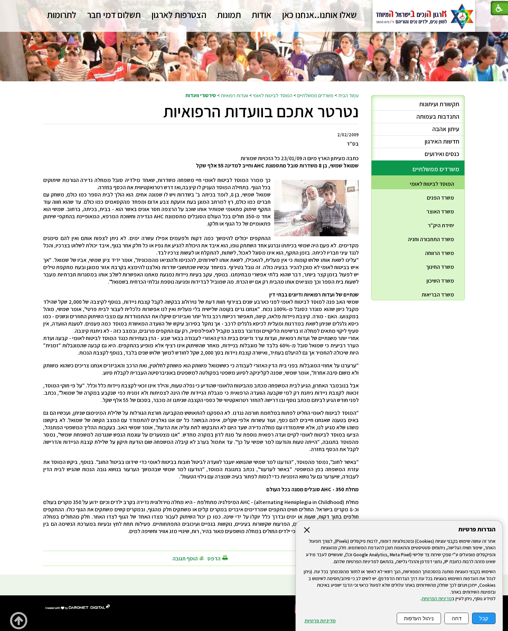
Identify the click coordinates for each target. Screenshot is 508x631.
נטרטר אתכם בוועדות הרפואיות (261, 111)
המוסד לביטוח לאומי (272, 95)
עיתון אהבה (445, 129)
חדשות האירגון (442, 141)
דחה (456, 618)
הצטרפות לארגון (178, 14)
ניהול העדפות (419, 618)
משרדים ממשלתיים (315, 95)
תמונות (229, 14)
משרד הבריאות (438, 294)
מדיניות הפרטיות (437, 598)
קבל (483, 618)
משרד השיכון (440, 280)
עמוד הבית (348, 95)
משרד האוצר (440, 211)
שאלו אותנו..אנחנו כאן (319, 14)
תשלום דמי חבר (114, 14)
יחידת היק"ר (441, 225)
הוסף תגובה (185, 558)
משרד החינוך (440, 267)
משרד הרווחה (439, 253)
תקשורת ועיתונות (439, 104)
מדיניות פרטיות (320, 621)
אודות (261, 14)
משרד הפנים (440, 197)
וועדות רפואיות (234, 95)
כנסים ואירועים (442, 154)
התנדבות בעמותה (437, 116)
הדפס (213, 558)
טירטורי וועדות (200, 95)
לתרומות (61, 14)
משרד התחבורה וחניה (431, 239)
